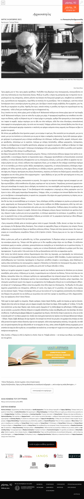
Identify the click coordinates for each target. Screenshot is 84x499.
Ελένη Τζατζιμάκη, (21, 382)
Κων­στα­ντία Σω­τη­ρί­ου (60, 429)
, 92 (6, 484)
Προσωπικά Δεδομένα (74, 484)
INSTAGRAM (40, 487)
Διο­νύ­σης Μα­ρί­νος (24, 418)
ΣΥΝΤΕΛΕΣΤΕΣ (61, 484)
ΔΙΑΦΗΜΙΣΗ (49, 487)
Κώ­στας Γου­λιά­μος (16, 409)
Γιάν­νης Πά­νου (30, 423)
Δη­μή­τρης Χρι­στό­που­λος (54, 434)
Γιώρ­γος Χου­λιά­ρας (25, 434)
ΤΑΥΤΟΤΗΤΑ (60, 487)
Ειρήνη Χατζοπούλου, (38, 384)
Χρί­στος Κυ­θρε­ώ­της (10, 416)
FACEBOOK (39, 484)
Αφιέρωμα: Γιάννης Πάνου (10, 22)
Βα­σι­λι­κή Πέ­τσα (57, 427)
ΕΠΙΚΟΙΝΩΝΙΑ (50, 490)
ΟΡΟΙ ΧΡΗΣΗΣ (72, 487)
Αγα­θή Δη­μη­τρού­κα (45, 409)
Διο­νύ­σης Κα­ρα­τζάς (41, 414)
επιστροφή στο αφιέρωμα (42, 390)
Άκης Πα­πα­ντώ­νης (23, 427)
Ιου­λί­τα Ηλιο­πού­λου (25, 412)
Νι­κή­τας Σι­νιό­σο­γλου (34, 429)
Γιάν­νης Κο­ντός (67, 414)
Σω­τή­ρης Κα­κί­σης (16, 414)
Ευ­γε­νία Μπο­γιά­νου (57, 420)
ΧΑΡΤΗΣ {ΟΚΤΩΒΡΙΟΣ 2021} (11, 19)
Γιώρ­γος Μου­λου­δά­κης (25, 420)
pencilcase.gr (77, 494)
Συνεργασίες (50, 484)
